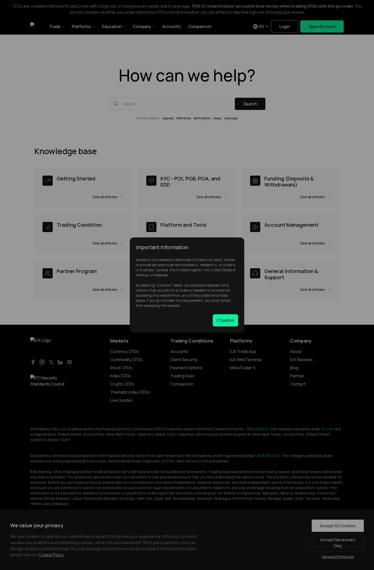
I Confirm (225, 320)
